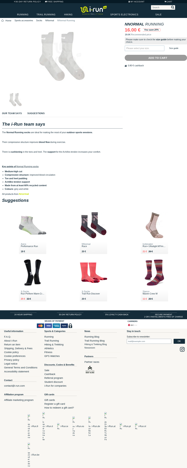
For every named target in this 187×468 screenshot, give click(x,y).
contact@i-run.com (14, 385)
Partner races (91, 362)
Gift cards (49, 400)
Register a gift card (54, 404)
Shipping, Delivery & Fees (18, 348)
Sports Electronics (124, 14)
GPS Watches (52, 356)
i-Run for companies (55, 385)
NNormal (49, 20)
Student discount (53, 382)
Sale (158, 14)
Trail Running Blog (94, 340)
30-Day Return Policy (28, 2)
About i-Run (10, 340)
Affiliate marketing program (19, 400)
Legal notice (10, 363)
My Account (137, 2)
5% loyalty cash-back (116, 314)
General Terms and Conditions (20, 367)
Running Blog (91, 336)
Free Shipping (55, 2)
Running (22, 14)
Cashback (49, 374)
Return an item (12, 344)
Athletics (49, 348)
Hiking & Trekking (54, 344)
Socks (39, 20)
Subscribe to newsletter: (138, 337)
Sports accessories (24, 20)
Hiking (68, 14)
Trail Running (46, 14)
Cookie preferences (14, 356)
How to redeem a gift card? (59, 407)
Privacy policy (11, 360)
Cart (169, 2)
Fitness (48, 352)
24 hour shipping (23, 314)
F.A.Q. (7, 336)
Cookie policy (11, 352)
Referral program (53, 378)
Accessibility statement (16, 371)
